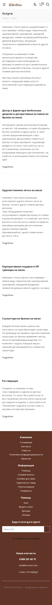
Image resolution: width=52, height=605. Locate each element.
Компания (26, 437)
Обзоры (26, 514)
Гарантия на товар (26, 482)
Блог (26, 502)
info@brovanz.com (28, 565)
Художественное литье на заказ (22, 190)
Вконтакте (22, 545)
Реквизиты (26, 490)
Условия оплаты (26, 474)
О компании (26, 442)
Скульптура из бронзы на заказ (21, 318)
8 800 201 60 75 (27, 559)
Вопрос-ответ (26, 506)
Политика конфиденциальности (26, 454)
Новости (26, 450)
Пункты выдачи (26, 486)
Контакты (26, 446)
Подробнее (7, 166)
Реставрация (10, 381)
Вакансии (26, 458)
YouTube (29, 545)
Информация (26, 465)
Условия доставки (26, 478)
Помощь (26, 470)
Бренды (26, 510)
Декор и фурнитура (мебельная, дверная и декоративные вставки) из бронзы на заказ (25, 114)
